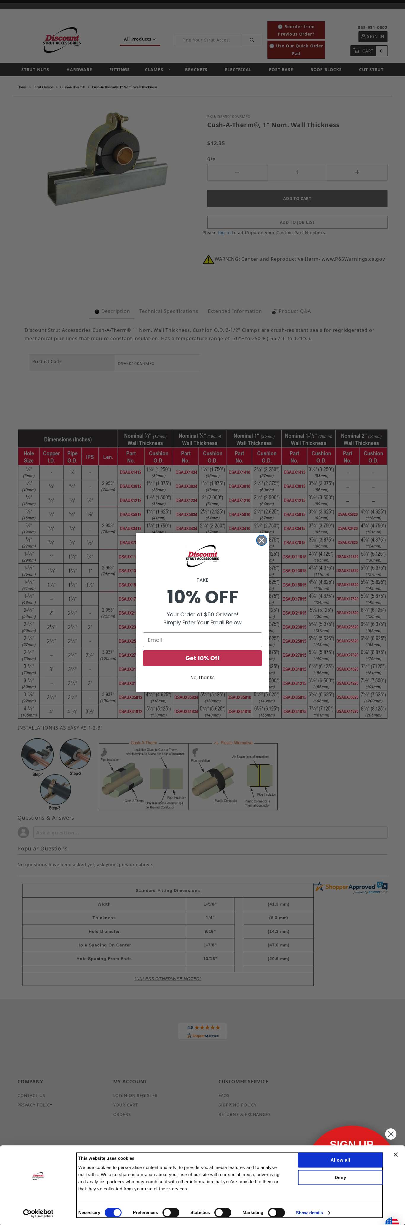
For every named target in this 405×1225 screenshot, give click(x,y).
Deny (340, 1177)
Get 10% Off (202, 658)
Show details (309, 1212)
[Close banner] (396, 1154)
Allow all (340, 1159)
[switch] (170, 1212)
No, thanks (202, 677)
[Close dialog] (261, 540)
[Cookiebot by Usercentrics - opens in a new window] (38, 1213)
